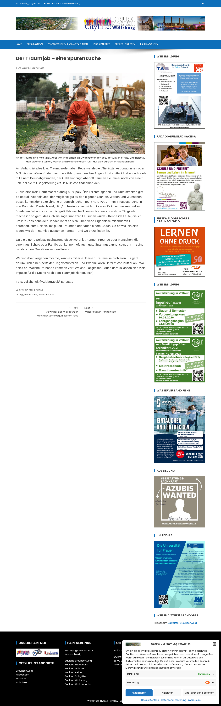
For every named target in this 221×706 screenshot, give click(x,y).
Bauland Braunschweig (78, 660)
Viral (112, 701)
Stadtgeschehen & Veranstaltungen (68, 44)
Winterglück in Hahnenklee (100, 309)
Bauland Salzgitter (76, 676)
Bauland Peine (73, 672)
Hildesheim (22, 674)
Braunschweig (24, 670)
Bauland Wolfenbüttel (78, 684)
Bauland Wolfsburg (76, 680)
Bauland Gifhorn (74, 668)
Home (19, 44)
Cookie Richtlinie (150, 700)
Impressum (194, 700)
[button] (214, 644)
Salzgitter (22, 682)
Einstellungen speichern (199, 692)
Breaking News (35, 44)
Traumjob (50, 294)
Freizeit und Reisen (125, 44)
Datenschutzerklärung (173, 700)
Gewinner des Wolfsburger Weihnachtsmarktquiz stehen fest (57, 311)
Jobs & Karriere (101, 44)
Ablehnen (167, 692)
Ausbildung (32, 294)
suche (42, 294)
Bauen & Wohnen (149, 44)
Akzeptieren (139, 692)
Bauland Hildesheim (76, 664)
